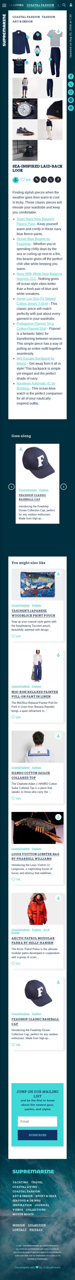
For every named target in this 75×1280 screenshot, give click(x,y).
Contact (19, 1229)
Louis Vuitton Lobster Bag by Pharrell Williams (35, 856)
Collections (36, 1209)
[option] (37, 484)
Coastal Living (24, 1187)
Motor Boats (23, 1214)
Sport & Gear (46, 1196)
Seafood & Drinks (26, 1200)
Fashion (48, 17)
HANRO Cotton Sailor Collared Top (30, 774)
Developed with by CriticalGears (37, 1267)
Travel (36, 1182)
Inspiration (22, 1205)
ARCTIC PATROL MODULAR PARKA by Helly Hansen (33, 940)
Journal (42, 1205)
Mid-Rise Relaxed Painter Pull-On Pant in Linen (34, 693)
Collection (37, 1225)
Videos (17, 1209)
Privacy (36, 1229)
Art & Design (22, 21)
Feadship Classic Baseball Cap (32, 497)
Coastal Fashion (40, 5)
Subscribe (37, 1135)
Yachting (20, 1182)
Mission (18, 1225)
